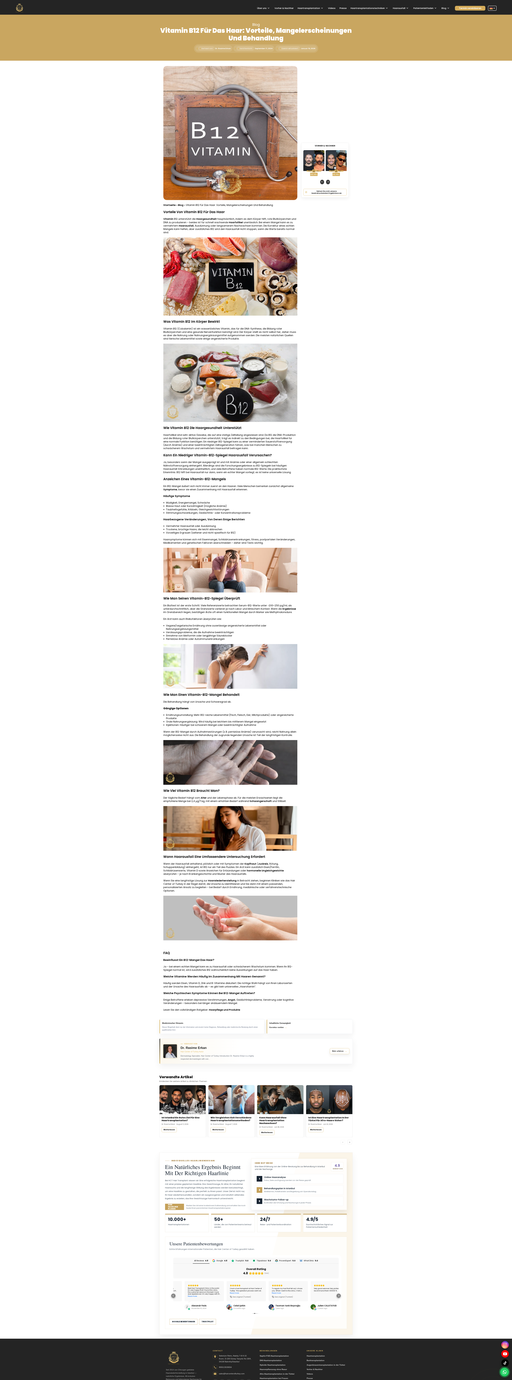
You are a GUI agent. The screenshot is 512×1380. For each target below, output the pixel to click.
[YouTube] (505, 1354)
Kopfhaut (250, 863)
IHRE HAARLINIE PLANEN (173, 1207)
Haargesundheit (206, 219)
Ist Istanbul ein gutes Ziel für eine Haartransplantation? (181, 1119)
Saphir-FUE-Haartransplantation (274, 1354)
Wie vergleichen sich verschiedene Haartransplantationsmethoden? (231, 1119)
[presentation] (322, 182)
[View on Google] (176, 1305)
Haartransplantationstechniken (368, 8)
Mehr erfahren (339, 1051)
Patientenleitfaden (423, 8)
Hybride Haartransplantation (272, 1363)
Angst (231, 999)
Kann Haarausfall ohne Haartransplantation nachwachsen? (273, 1120)
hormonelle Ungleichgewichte (265, 870)
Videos (331, 8)
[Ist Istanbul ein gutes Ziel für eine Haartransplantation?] (182, 1099)
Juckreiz (263, 863)
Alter (204, 797)
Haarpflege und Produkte (224, 1009)
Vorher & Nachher (284, 8)
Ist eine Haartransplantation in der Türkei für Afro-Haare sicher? (328, 1119)
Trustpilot (207, 1320)
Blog (443, 8)
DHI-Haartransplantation (271, 1359)
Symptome (170, 489)
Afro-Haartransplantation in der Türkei (277, 1372)
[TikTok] (505, 1363)
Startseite (169, 205)
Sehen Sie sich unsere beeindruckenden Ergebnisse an (327, 192)
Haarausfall (399, 8)
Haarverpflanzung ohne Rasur (273, 1368)
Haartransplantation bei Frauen (274, 1377)
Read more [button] (181, 1295)
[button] (173, 1295)
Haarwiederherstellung (222, 880)
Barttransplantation (315, 1359)
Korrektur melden (278, 1027)
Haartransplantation (309, 8)
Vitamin (168, 219)
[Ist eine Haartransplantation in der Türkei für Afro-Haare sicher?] (329, 1099)
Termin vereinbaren (470, 8)
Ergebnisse (289, 608)
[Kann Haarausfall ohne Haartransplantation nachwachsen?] (280, 1099)
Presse (343, 8)
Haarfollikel (236, 222)
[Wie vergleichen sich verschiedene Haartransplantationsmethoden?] (231, 1099)
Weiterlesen (169, 1130)
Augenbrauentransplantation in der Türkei (326, 1363)
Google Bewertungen (183, 1320)
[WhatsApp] (504, 1372)
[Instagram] (505, 1345)
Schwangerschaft (261, 801)
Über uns (262, 8)
